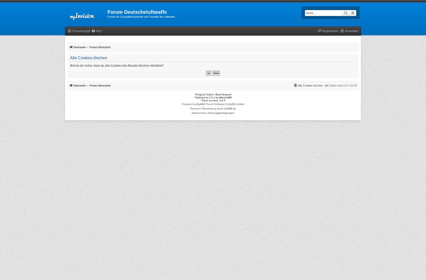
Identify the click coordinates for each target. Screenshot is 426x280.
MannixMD (225, 97)
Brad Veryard (223, 94)
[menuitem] (96, 31)
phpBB (200, 104)
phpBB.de (230, 108)
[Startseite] (86, 13)
